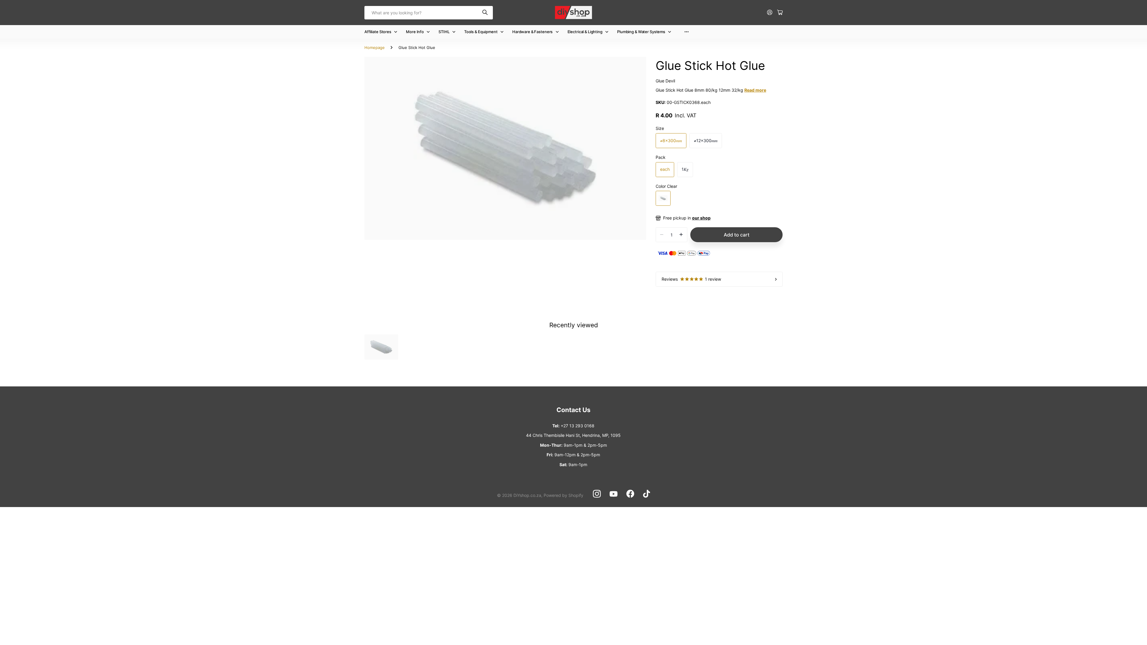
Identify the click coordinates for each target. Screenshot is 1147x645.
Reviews (691, 279)
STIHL (443, 31)
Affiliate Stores (377, 31)
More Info (415, 31)
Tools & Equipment (481, 31)
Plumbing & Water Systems (641, 31)
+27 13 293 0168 (577, 425)
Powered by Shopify (563, 495)
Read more (755, 90)
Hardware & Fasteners (532, 31)
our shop (701, 217)
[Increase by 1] (681, 234)
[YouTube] (613, 494)
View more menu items (686, 32)
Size (660, 128)
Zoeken (485, 12)
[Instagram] (597, 494)
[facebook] (630, 494)
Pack (660, 157)
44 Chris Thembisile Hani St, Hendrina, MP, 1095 (573, 435)
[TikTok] (646, 494)
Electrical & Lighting (585, 31)
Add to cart (736, 235)
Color (666, 186)
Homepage (374, 47)
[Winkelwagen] (780, 13)
